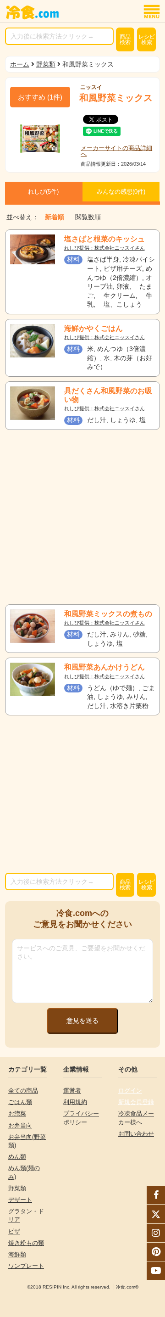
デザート (20, 1199)
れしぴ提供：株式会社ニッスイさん (104, 248)
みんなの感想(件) (121, 191)
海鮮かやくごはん (93, 328)
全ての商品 (23, 1090)
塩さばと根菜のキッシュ (104, 239)
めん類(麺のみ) (24, 1172)
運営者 (72, 1090)
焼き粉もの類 (26, 1242)
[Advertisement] (82, 517)
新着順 (54, 217)
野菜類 (45, 64)
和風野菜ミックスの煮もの (108, 614)
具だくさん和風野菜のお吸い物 (108, 395)
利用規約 (75, 1102)
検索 (125, 39)
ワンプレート (26, 1265)
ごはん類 (20, 1102)
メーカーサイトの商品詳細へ (116, 151)
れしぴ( (43, 191)
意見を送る (82, 1020)
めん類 (17, 1156)
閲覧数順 (88, 217)
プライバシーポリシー (81, 1117)
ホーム (19, 64)
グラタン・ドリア (26, 1215)
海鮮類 (17, 1254)
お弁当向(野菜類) (27, 1141)
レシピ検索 (146, 39)
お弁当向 (20, 1125)
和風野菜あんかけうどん (104, 667)
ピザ (14, 1231)
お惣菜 (17, 1113)
